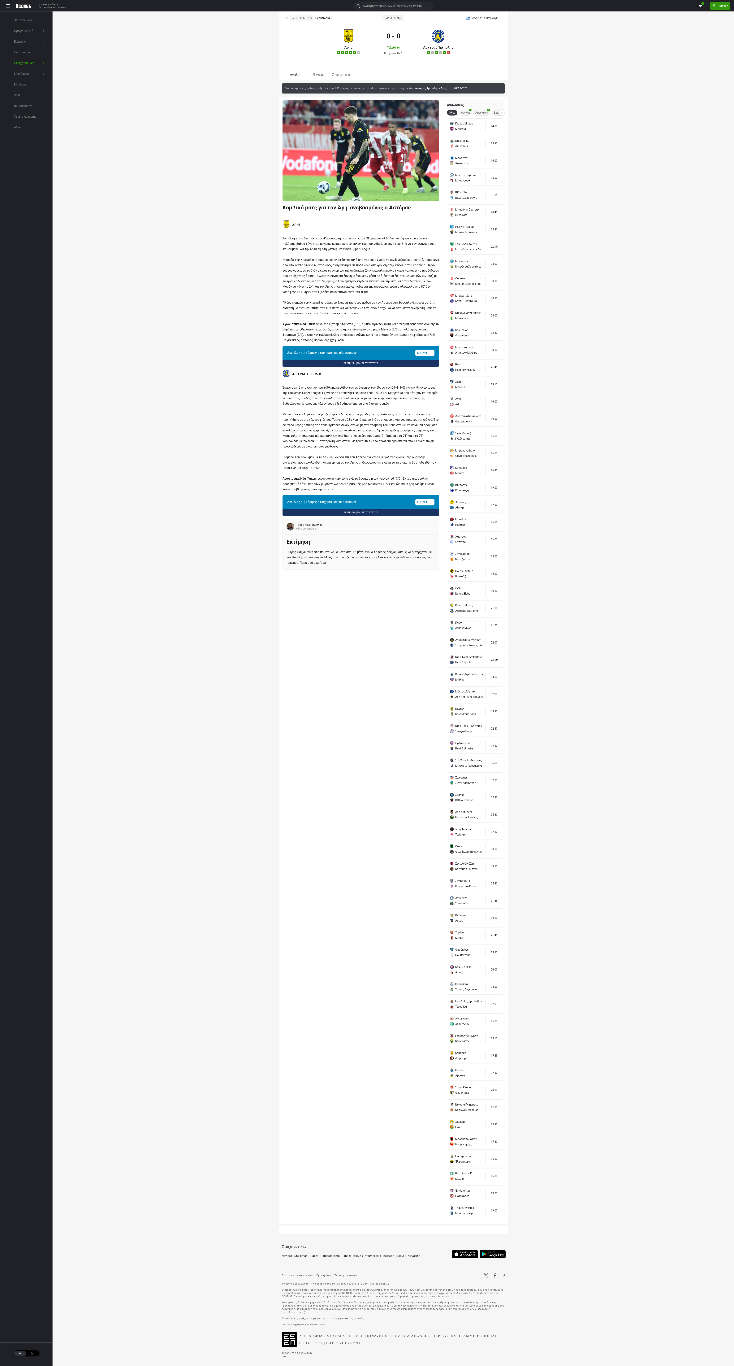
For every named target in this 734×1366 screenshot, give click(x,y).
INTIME (321, 1325)
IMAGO (310, 1325)
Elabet (314, 1255)
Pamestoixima (330, 1255)
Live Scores (61, 7)
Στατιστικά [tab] (341, 75)
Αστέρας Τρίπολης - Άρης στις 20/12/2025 (441, 88)
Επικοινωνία (289, 1275)
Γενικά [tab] (318, 75)
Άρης (348, 47)
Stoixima (42, 4)
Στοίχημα (43, 7)
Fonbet (346, 1255)
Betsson (388, 1255)
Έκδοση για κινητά (346, 1275)
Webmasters (306, 1275)
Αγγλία (466, 112)
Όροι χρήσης (324, 1275)
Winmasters (373, 1255)
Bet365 (358, 1255)
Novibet (287, 1255)
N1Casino (414, 1255)
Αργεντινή (482, 112)
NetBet (401, 1255)
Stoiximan (301, 1255)
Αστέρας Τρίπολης (438, 47)
